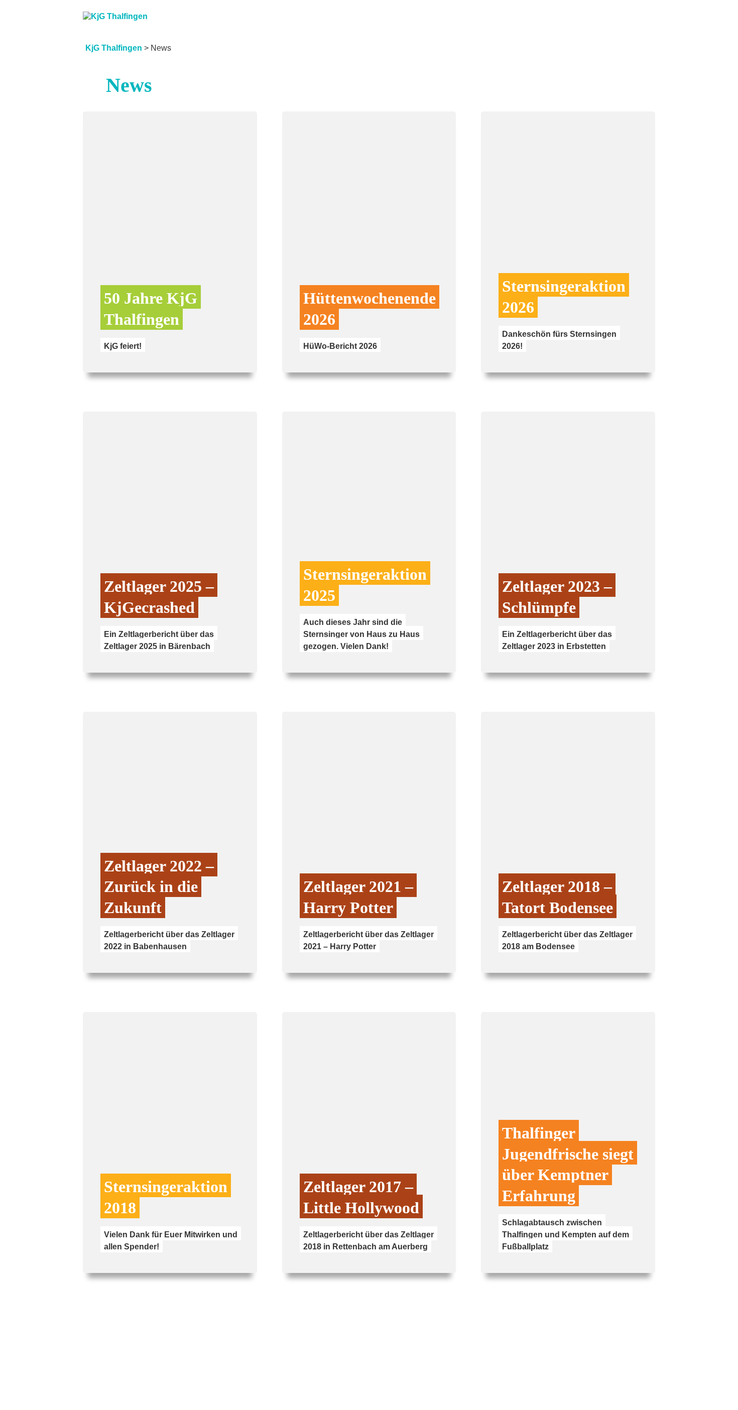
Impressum (514, 1388)
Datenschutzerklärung (600, 1388)
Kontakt (634, 11)
